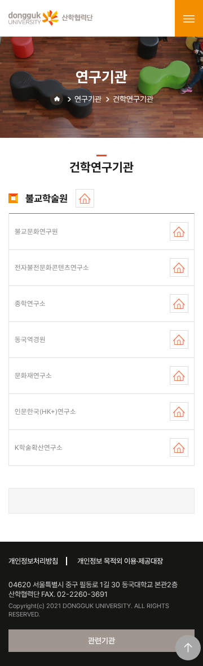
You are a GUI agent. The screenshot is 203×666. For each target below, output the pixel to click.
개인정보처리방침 (33, 561)
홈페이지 (85, 198)
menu (189, 18)
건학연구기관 (133, 99)
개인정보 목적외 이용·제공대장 (120, 561)
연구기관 (88, 99)
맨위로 (188, 647)
